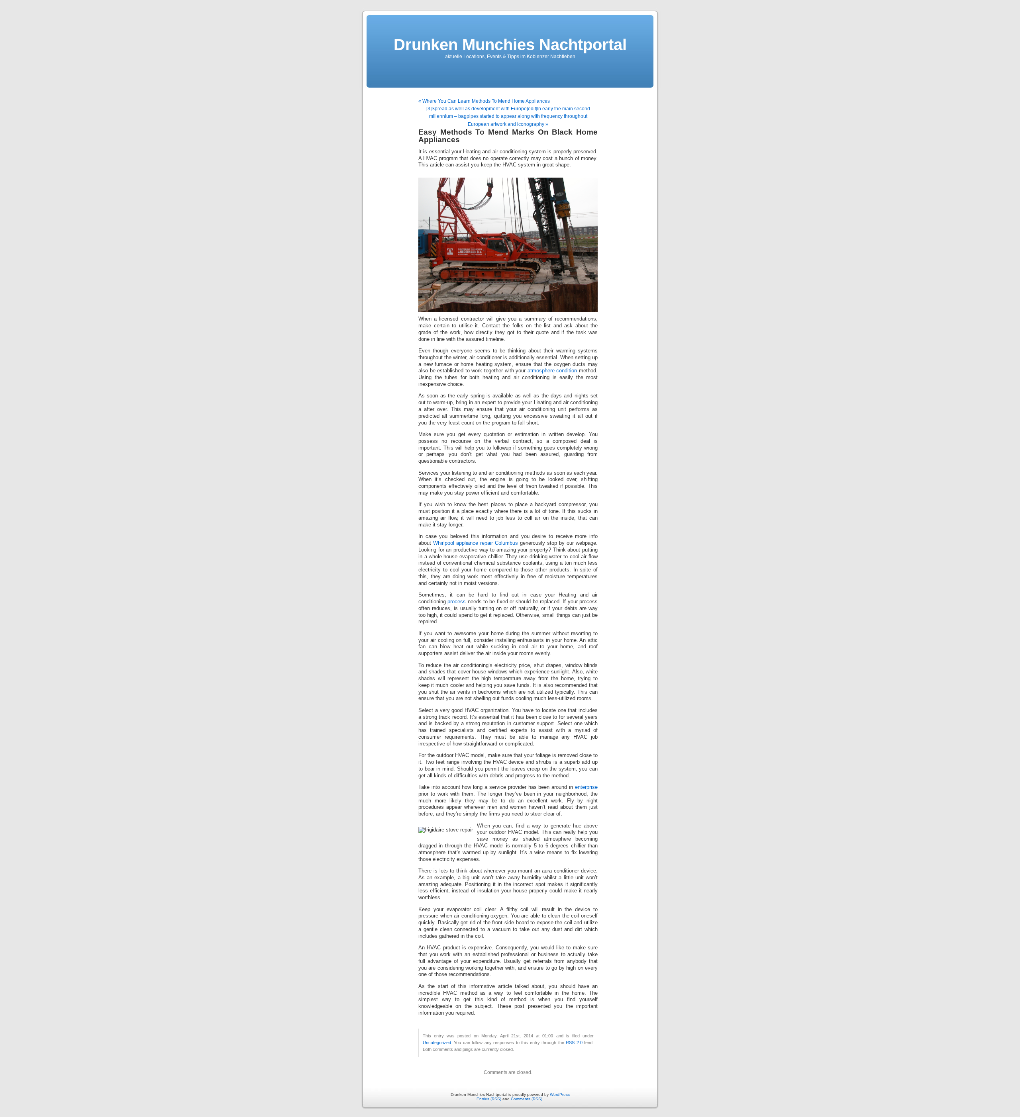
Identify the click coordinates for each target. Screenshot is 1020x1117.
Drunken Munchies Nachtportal (510, 44)
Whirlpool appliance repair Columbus (475, 543)
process (456, 601)
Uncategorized (437, 1042)
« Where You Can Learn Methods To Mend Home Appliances (484, 101)
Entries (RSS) (489, 1099)
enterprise (586, 787)
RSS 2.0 (574, 1042)
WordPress (560, 1094)
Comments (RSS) (526, 1099)
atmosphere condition (552, 371)
